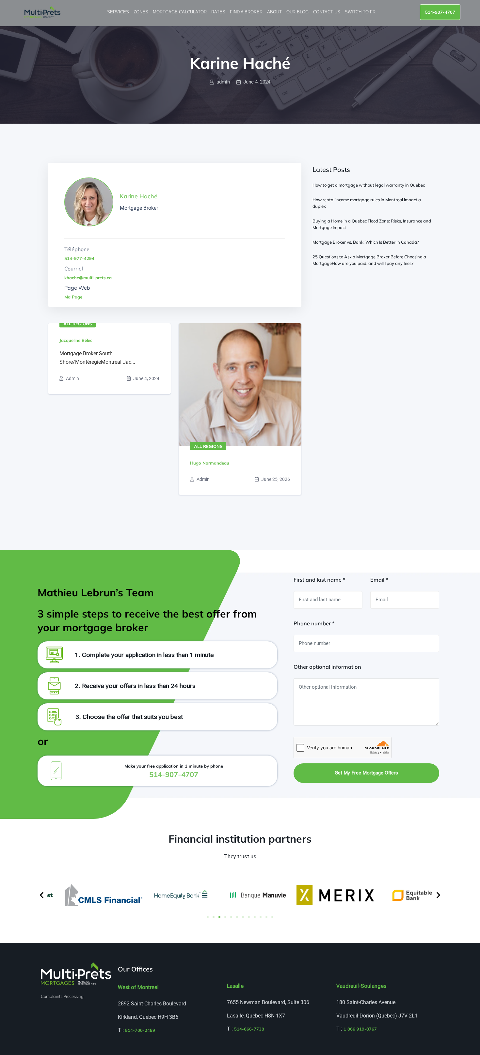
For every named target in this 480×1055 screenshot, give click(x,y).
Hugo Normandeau (209, 463)
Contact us (327, 11)
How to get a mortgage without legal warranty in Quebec (368, 185)
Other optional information (327, 667)
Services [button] (118, 11)
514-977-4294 (79, 258)
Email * (379, 579)
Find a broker (247, 11)
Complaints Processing (62, 996)
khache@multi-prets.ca (88, 277)
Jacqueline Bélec (75, 340)
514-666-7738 (249, 1029)
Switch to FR (361, 11)
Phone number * (314, 623)
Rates (219, 11)
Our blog (298, 11)
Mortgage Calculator (180, 11)
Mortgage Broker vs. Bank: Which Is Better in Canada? (365, 242)
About (275, 11)
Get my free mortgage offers (366, 773)
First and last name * (319, 579)
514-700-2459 (140, 1030)
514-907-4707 (440, 12)
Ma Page (73, 296)
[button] (42, 895)
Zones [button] (142, 11)
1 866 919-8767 (360, 1029)
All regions (77, 323)
